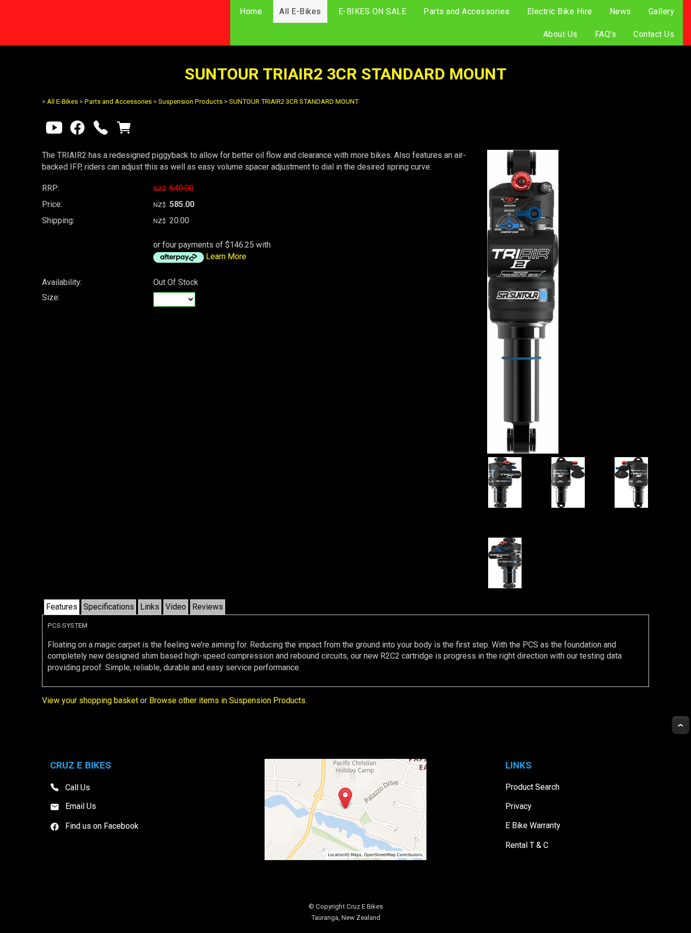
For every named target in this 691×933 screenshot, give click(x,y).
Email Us (80, 806)
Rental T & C (526, 845)
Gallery (662, 11)
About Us (560, 34)
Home (251, 11)
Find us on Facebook (102, 826)
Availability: (62, 282)
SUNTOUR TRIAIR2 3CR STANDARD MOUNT (294, 101)
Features (61, 607)
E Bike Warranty (532, 825)
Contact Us (653, 34)
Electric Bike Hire (559, 11)
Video (175, 607)
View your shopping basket (90, 700)
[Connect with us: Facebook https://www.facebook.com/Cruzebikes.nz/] (77, 130)
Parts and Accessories (466, 11)
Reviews (207, 607)
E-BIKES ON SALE (372, 11)
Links (149, 607)
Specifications (108, 607)
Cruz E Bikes (365, 906)
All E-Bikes (300, 11)
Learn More (226, 256)
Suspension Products (190, 101)
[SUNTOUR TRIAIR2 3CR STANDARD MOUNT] (522, 451)
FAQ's (606, 34)
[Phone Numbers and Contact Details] (100, 130)
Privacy (518, 806)
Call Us (77, 787)
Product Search (532, 787)
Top (680, 725)
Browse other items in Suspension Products (227, 700)
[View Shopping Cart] (124, 130)
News (620, 11)
